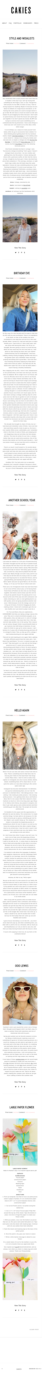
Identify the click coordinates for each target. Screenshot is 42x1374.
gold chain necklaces (18, 136)
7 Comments (30, 43)
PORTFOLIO (17, 23)
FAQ (10, 23)
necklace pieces (20, 1059)
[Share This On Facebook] (19, 253)
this (7, 1063)
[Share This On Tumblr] (24, 253)
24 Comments (30, 715)
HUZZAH (16, 43)
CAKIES (19, 1369)
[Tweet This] (16, 253)
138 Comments (30, 1112)
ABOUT (4, 23)
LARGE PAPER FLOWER (22, 1107)
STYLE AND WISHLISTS (21, 38)
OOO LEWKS (21, 966)
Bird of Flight (26, 185)
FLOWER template (20, 1175)
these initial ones (25, 142)
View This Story (20, 248)
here (16, 1247)
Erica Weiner (18, 144)
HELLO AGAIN (21, 710)
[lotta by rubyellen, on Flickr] (21, 1350)
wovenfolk (24, 188)
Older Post (34, 1329)
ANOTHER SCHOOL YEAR (21, 500)
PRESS (36, 23)
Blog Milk (38, 1368)
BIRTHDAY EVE (22, 273)
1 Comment (30, 970)
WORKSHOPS (27, 23)
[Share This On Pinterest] (22, 253)
